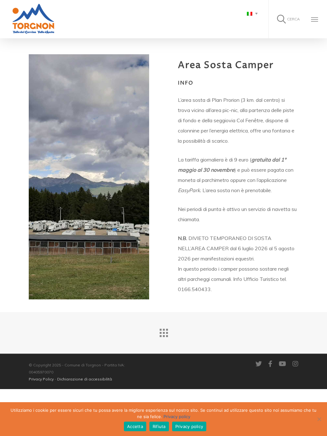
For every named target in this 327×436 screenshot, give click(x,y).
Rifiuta (159, 426)
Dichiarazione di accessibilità (84, 379)
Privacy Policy (41, 379)
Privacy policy (177, 416)
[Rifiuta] (319, 419)
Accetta (135, 426)
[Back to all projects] (163, 331)
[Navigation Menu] (314, 19)
